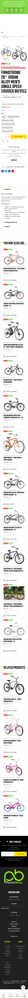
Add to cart (19, 136)
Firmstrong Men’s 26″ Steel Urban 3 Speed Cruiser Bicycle (14, 269)
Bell (2, 113)
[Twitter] (11, 915)
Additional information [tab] (10, 222)
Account (10, 996)
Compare (7, 141)
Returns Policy (5, 908)
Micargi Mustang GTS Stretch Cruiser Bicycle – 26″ (12, 528)
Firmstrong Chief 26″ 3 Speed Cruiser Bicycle (12, 700)
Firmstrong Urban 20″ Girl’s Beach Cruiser (12, 741)
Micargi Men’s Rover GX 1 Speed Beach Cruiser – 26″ (13, 640)
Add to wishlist (3, 141)
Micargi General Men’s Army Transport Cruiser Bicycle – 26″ (13, 416)
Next (8, 61)
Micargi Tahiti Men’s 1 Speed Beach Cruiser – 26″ (14, 304)
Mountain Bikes (11, 377)
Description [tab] (7, 189)
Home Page (4, 36)
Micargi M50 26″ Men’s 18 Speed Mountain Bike (13, 381)
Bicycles (16, 36)
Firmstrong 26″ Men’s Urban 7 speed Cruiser (13, 458)
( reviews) (5, 95)
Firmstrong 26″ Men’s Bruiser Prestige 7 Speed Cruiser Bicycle (13, 605)
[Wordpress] (18, 915)
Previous (3, 61)
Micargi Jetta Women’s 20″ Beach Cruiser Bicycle (13, 781)
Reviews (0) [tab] (7, 227)
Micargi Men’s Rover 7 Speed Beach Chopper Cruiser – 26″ (14, 493)
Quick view (23, 280)
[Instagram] (14, 915)
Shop (10, 36)
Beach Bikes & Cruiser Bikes (13, 167)
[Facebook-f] (9, 915)
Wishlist (24, 996)
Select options (11, 280)
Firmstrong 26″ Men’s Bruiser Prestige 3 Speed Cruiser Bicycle (13, 570)
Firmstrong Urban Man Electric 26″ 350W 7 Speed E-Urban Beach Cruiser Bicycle (13, 347)
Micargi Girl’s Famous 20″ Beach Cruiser (13, 816)
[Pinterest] (16, 915)
